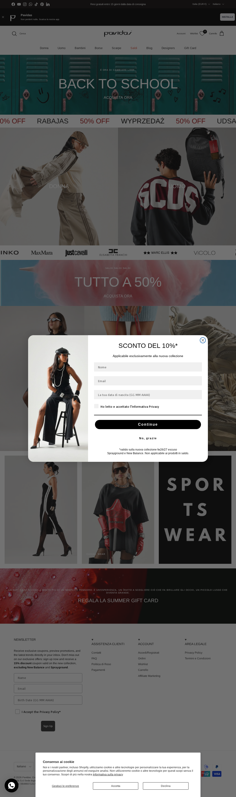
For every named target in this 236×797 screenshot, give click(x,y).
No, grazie (148, 438)
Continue (148, 424)
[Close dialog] (203, 340)
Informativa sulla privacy (108, 774)
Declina (166, 786)
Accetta (115, 786)
